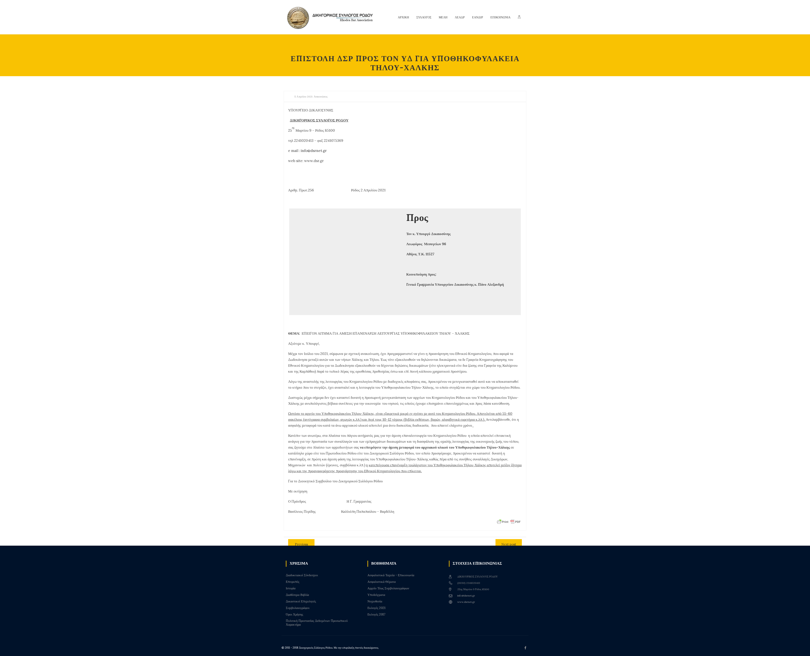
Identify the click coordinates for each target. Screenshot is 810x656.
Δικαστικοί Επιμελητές (301, 601)
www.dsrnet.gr (466, 601)
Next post (508, 544)
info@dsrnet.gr (314, 150)
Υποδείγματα (376, 595)
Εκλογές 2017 (376, 614)
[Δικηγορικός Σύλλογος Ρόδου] (332, 17)
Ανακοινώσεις (321, 96)
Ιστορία (291, 588)
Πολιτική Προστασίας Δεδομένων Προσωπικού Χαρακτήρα (317, 622)
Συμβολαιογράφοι (297, 608)
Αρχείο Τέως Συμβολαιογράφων (388, 588)
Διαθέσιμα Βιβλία (297, 595)
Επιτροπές (292, 582)
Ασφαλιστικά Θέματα (381, 582)
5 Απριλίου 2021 (303, 96)
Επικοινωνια (500, 17)
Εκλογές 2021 (376, 608)
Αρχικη (403, 17)
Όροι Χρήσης (294, 614)
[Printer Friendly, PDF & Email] (509, 521)
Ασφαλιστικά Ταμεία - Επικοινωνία (390, 575)
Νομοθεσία (374, 601)
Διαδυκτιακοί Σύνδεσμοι (302, 575)
